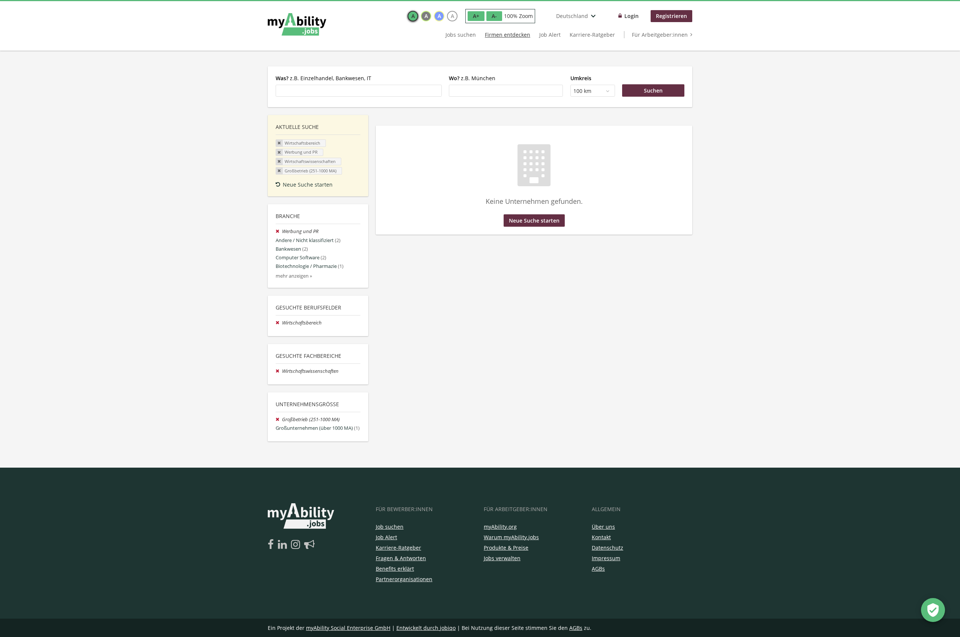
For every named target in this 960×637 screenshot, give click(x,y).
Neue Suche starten (308, 184)
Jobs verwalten (502, 558)
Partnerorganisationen (404, 579)
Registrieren (671, 15)
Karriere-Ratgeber (592, 34)
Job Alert (550, 34)
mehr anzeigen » (294, 276)
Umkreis (580, 78)
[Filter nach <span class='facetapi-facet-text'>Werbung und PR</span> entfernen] (279, 152)
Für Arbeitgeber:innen (660, 34)
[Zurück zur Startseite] (297, 24)
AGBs (598, 568)
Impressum (606, 558)
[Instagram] (297, 545)
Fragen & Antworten (401, 558)
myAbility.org (500, 526)
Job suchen (390, 526)
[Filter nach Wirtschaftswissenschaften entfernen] (279, 371)
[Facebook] (272, 545)
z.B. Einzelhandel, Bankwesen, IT (323, 78)
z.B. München (472, 78)
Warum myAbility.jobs (511, 537)
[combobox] (359, 91)
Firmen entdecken (507, 34)
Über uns (603, 526)
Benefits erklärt (395, 568)
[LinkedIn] (284, 545)
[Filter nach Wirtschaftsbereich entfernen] (279, 323)
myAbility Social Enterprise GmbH (348, 627)
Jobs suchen (461, 34)
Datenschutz (607, 547)
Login (631, 15)
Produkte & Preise (506, 547)
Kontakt (601, 537)
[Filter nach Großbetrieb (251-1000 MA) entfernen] (279, 419)
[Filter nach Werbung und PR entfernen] (279, 231)
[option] (413, 16)
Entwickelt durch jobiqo (426, 627)
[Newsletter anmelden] (309, 545)
